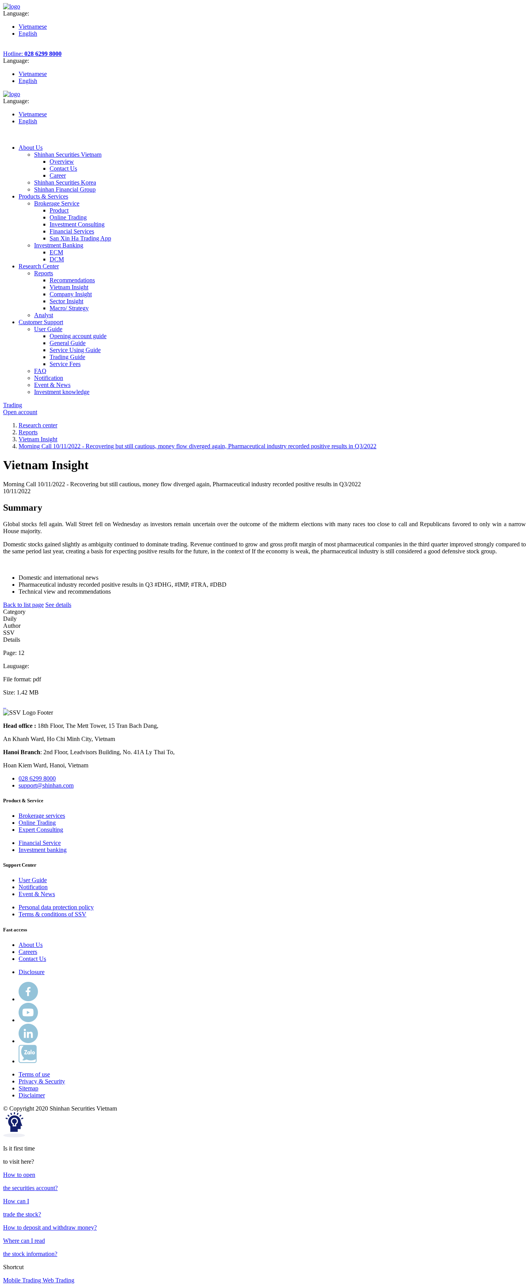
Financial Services (72, 231)
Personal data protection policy (56, 907)
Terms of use (34, 1074)
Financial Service (40, 843)
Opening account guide (78, 336)
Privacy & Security (42, 1081)
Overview (62, 161)
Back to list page (23, 604)
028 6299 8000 (37, 778)
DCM (57, 259)
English (28, 33)
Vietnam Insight (69, 287)
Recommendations (72, 280)
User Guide (33, 880)
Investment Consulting (77, 224)
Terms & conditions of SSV (52, 914)
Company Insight (71, 294)
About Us (31, 944)
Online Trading (68, 217)
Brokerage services (42, 815)
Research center (38, 425)
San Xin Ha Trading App (80, 238)
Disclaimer (32, 1095)
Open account (20, 412)
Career (58, 175)
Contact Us (63, 168)
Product (59, 210)
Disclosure (32, 972)
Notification (33, 887)
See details (58, 604)
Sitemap (28, 1088)
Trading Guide (67, 357)
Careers (28, 951)
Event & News (37, 894)
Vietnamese (33, 26)
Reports (28, 432)
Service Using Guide (75, 350)
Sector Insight (66, 301)
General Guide (68, 343)
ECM (56, 252)
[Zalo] (28, 1061)
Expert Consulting (41, 829)
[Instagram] (28, 1041)
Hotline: (32, 53)
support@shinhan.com (46, 785)
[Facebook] (28, 999)
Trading (12, 405)
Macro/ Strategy (69, 308)
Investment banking (43, 849)
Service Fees (65, 364)
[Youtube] (28, 1020)
